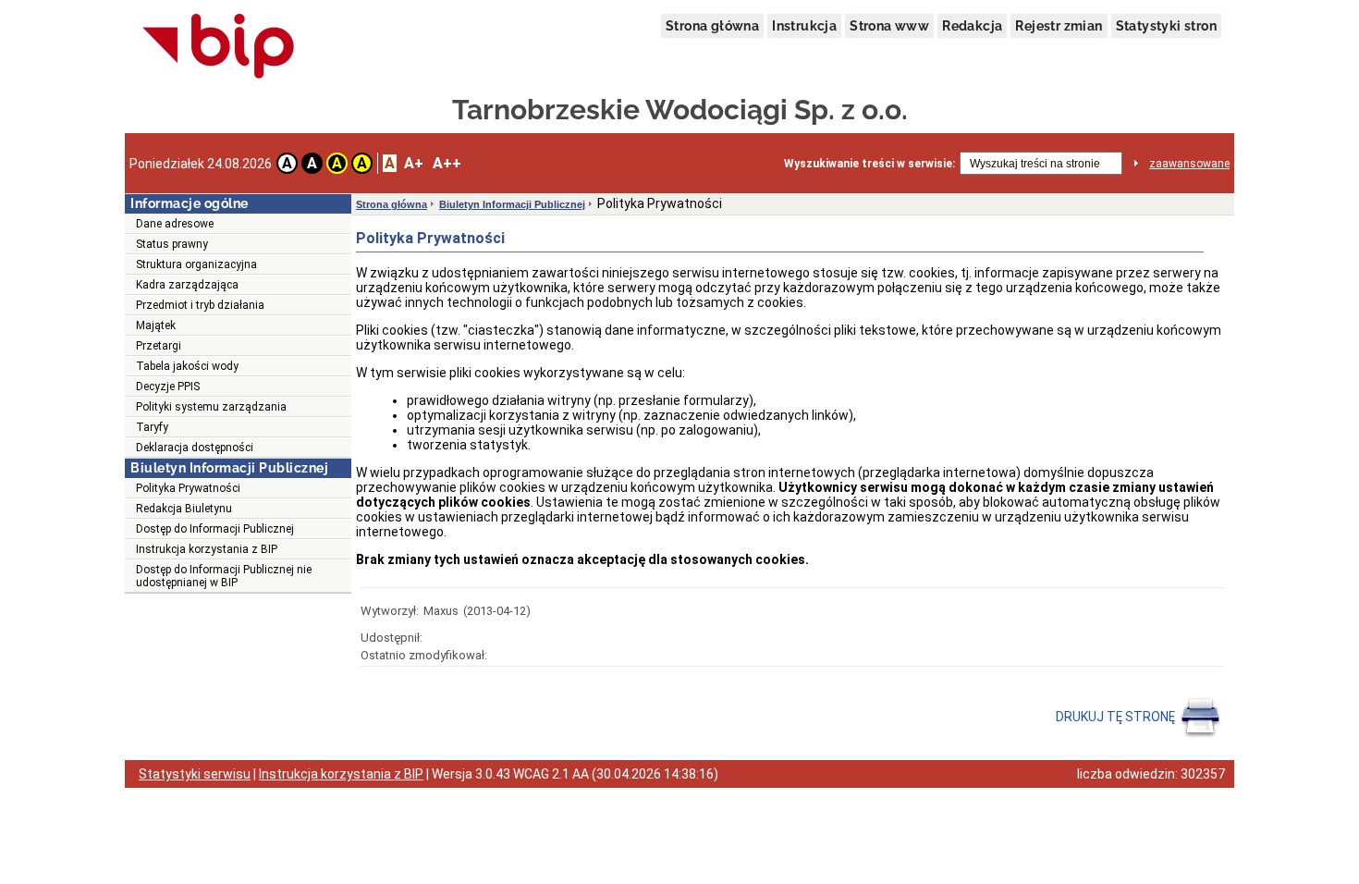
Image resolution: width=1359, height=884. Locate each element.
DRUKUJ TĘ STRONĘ (1117, 716)
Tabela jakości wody (187, 366)
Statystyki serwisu (195, 774)
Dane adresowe (175, 223)
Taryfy (152, 427)
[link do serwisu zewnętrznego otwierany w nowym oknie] (218, 47)
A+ (413, 163)
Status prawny (172, 244)
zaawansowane (1189, 163)
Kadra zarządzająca (187, 284)
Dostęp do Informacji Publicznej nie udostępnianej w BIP (224, 576)
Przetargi (158, 345)
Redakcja (972, 25)
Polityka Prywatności (188, 488)
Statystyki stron (1166, 25)
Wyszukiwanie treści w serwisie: (869, 163)
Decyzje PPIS (168, 386)
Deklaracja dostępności (194, 447)
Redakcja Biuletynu (184, 508)
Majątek (156, 325)
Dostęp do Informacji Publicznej (215, 528)
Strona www (889, 25)
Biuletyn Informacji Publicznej (512, 204)
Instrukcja (804, 25)
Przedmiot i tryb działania (200, 305)
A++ (447, 163)
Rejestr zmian (1058, 25)
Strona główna (712, 25)
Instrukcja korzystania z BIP (206, 549)
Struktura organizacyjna (196, 264)
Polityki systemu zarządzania (211, 406)
